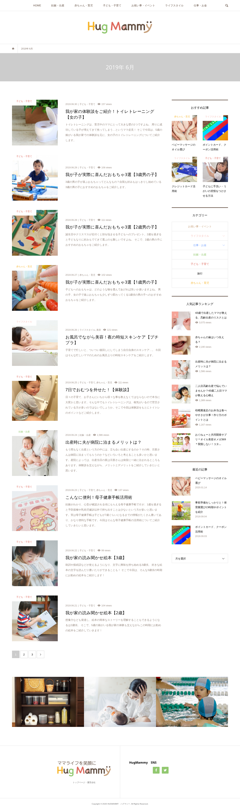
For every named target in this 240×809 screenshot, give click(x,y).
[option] (48, 702)
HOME (37, 5)
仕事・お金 (200, 5)
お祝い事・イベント (143, 5)
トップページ (79, 782)
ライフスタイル (174, 5)
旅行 (199, 273)
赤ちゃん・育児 (83, 5)
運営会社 (91, 782)
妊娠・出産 (57, 5)
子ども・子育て (112, 5)
